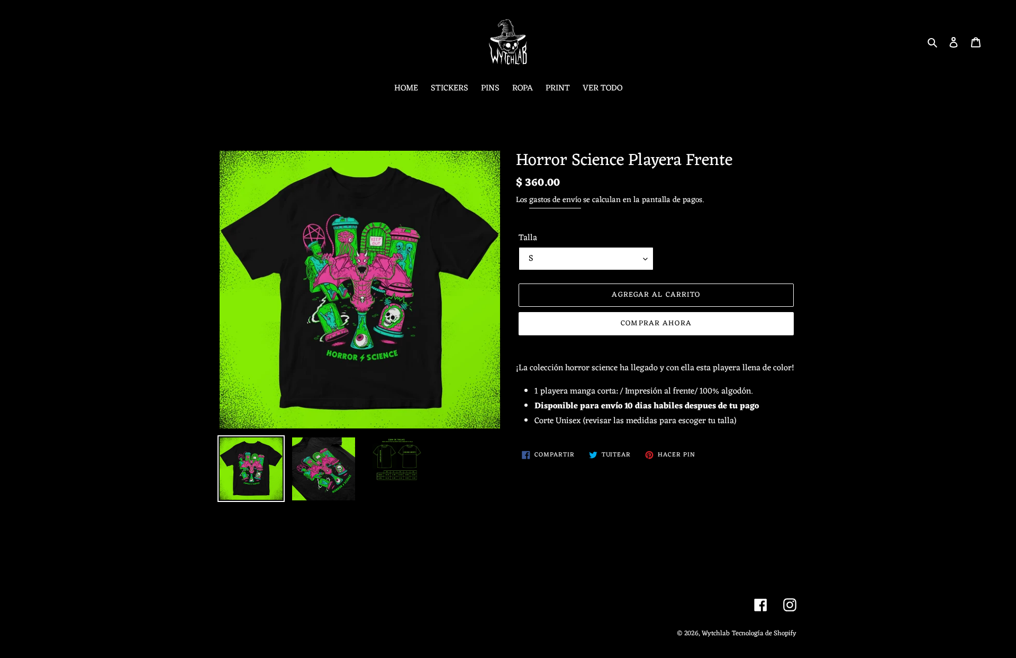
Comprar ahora (656, 323)
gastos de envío (555, 200)
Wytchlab (716, 633)
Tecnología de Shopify (764, 633)
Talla (528, 238)
